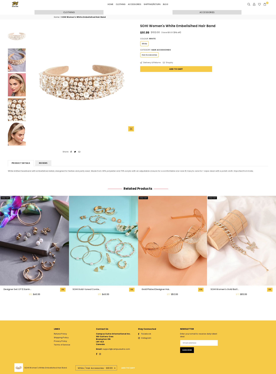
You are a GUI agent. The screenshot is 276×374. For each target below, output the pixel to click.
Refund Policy (60, 333)
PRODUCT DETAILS (21, 163)
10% (200, 289)
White (144, 43)
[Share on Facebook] (71, 151)
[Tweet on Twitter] (75, 151)
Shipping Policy (61, 337)
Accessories (134, 4)
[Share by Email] (79, 151)
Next (133, 78)
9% (63, 289)
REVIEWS (43, 163)
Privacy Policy (60, 341)
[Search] (248, 4)
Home (110, 4)
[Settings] (254, 4)
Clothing (120, 4)
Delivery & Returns (152, 62)
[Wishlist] (259, 4)
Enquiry (169, 62)
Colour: (148, 38)
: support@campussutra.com (116, 349)
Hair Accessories (149, 55)
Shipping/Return (152, 4)
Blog (165, 4)
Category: (155, 50)
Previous (29, 78)
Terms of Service (62, 344)
